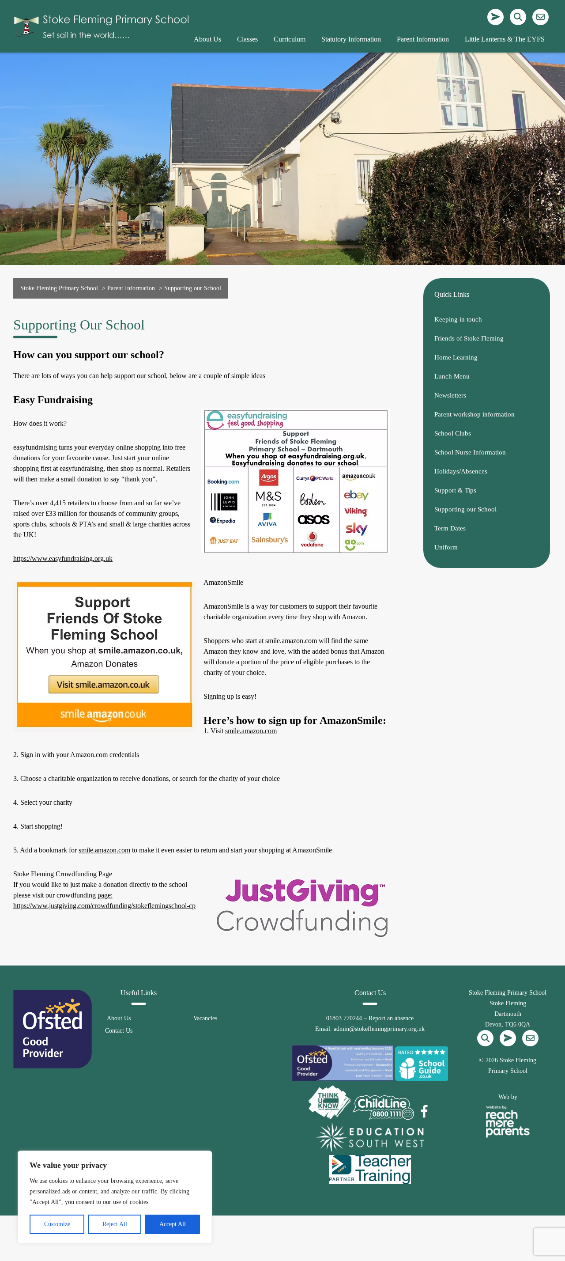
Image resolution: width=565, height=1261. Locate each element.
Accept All (172, 1224)
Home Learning (456, 357)
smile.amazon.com (251, 731)
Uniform (446, 547)
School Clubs (452, 433)
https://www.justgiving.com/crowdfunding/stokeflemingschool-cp (104, 905)
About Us (119, 1018)
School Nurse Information (470, 452)
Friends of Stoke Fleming (469, 338)
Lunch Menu (452, 376)
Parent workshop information (474, 414)
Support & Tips (455, 490)
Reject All (114, 1224)
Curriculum (289, 39)
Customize (57, 1224)
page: (105, 895)
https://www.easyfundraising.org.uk (63, 558)
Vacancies (205, 1018)
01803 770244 (344, 1018)
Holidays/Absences (460, 471)
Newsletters (450, 395)
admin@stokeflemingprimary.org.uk (379, 1029)
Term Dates (450, 528)
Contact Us (118, 1030)
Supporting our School (465, 509)
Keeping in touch (458, 319)
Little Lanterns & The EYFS (505, 39)
